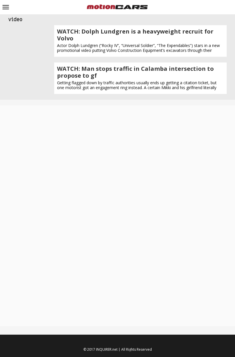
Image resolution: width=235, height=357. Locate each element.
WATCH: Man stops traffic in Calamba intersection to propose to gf (135, 72)
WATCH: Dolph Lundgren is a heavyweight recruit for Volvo (135, 35)
